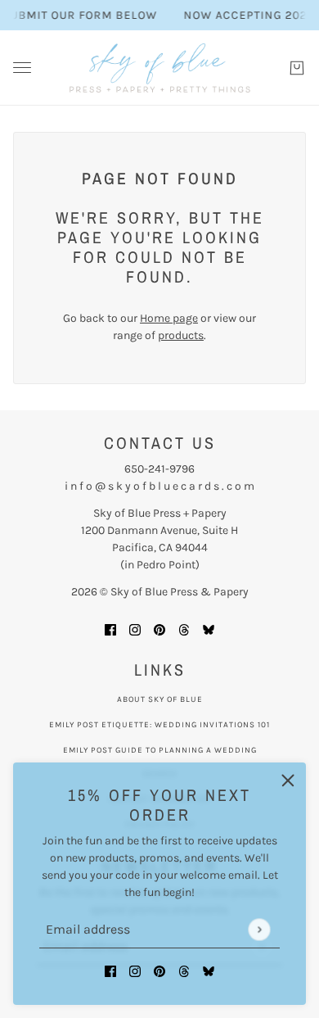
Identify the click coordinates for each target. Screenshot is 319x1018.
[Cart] (297, 68)
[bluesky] (208, 970)
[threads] (184, 970)
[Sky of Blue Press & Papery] (160, 68)
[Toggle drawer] (22, 67)
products (181, 335)
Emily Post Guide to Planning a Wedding (160, 750)
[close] (288, 780)
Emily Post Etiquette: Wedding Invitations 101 (159, 725)
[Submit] (259, 929)
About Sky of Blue (160, 699)
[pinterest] (159, 970)
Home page (169, 318)
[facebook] (110, 970)
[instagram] (135, 970)
